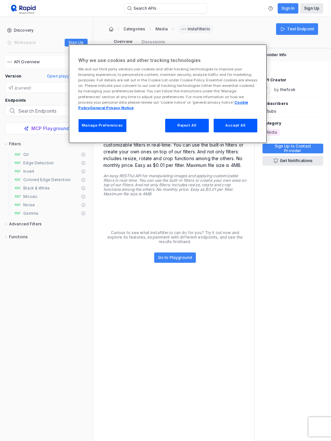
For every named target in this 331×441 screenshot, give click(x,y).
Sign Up (311, 8)
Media (161, 29)
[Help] (270, 8)
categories (134, 29)
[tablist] (139, 42)
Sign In (288, 8)
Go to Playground (175, 257)
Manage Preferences (102, 125)
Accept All (235, 125)
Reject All (187, 125)
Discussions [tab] (153, 41)
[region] (168, 93)
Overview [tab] (123, 41)
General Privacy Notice (112, 108)
